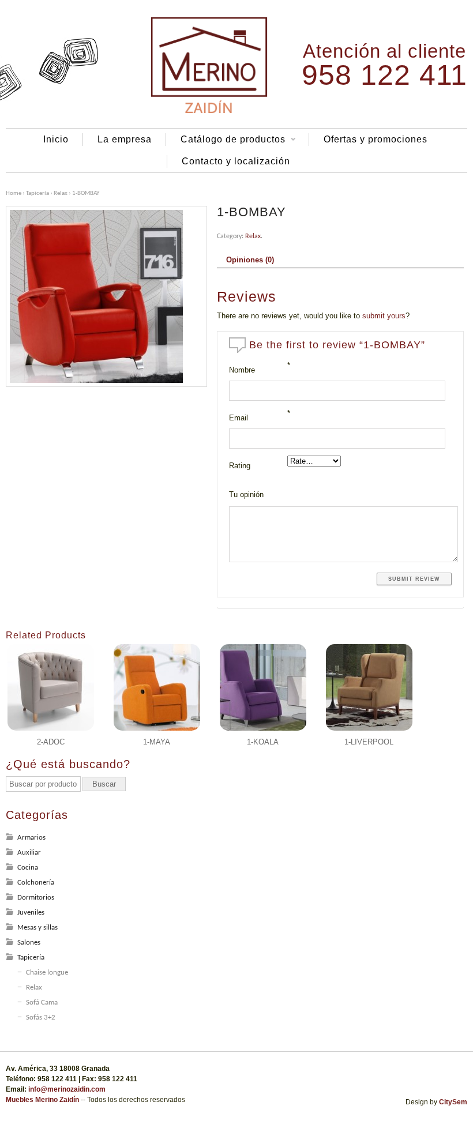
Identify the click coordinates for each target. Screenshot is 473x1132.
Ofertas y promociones (375, 139)
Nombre (242, 370)
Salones (28, 942)
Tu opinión (246, 494)
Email (238, 417)
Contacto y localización (236, 161)
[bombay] (106, 296)
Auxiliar (29, 852)
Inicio (56, 139)
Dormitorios (35, 897)
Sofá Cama (42, 1002)
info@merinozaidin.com (67, 1089)
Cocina (27, 867)
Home (13, 193)
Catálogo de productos (226, 140)
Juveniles (30, 912)
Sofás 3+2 (40, 1017)
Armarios (31, 837)
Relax (60, 193)
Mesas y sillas (37, 927)
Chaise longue (47, 972)
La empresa (124, 139)
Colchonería (35, 882)
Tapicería (37, 193)
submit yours (384, 315)
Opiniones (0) (250, 260)
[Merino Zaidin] (209, 112)
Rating (239, 465)
